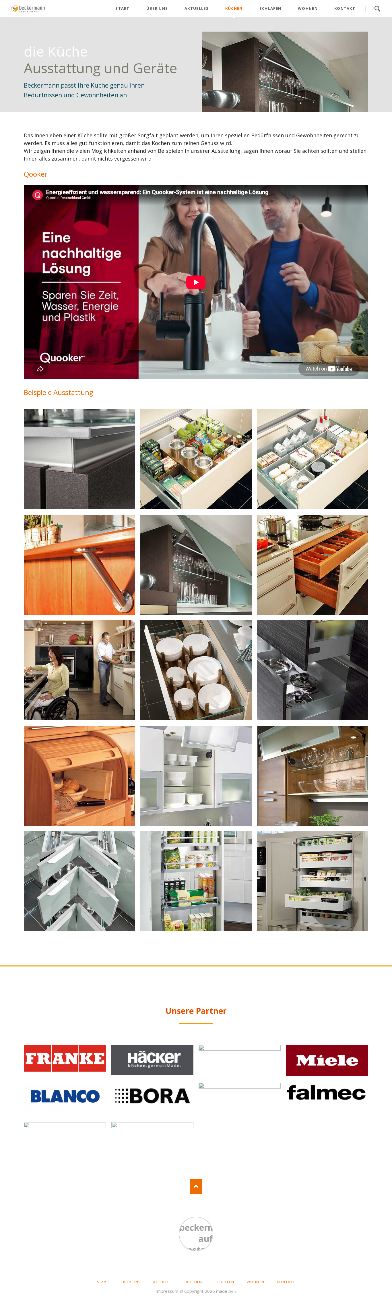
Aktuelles (197, 8)
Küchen (234, 8)
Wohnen (308, 8)
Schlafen (270, 8)
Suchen (377, 8)
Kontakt (344, 8)
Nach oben (196, 1186)
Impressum (167, 1291)
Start (122, 8)
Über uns (157, 8)
